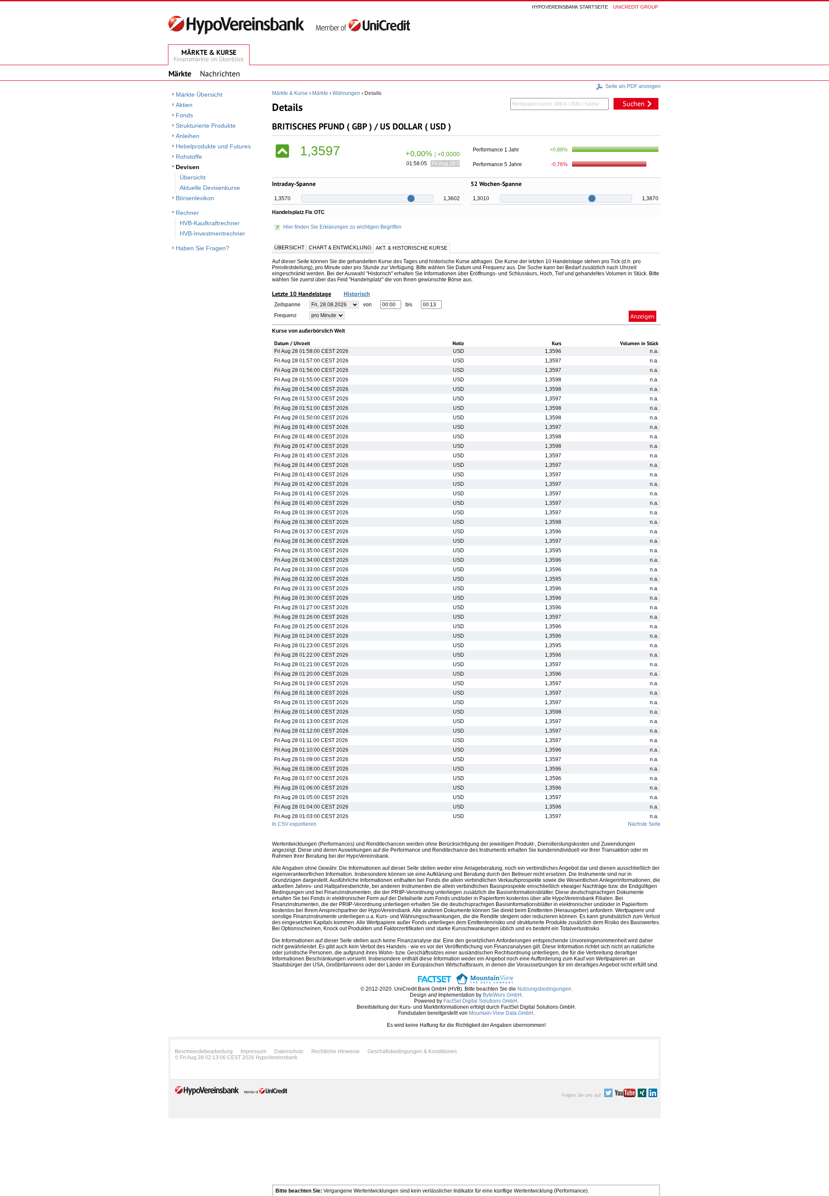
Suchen (634, 103)
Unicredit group (635, 6)
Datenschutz (289, 1051)
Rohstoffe (189, 156)
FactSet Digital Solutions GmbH (480, 1001)
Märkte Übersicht (199, 94)
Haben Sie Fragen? (202, 248)
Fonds (184, 115)
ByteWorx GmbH (502, 995)
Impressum (253, 1051)
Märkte (320, 93)
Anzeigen (642, 316)
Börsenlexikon (195, 198)
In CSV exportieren (294, 824)
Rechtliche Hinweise (335, 1051)
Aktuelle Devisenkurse (210, 187)
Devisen (187, 167)
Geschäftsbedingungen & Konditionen (412, 1051)
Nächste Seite (644, 824)
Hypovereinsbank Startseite (570, 6)
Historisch (357, 294)
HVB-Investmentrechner (212, 233)
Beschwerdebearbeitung (204, 1051)
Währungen (346, 93)
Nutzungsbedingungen (544, 989)
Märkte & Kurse (290, 93)
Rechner (187, 212)
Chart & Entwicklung (340, 248)
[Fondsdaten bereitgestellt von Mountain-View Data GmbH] (485, 983)
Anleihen (187, 135)
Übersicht (193, 177)
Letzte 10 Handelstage (301, 294)
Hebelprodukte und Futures (213, 146)
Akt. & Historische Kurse (411, 248)
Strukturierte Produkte (206, 125)
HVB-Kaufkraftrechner (210, 223)
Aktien (184, 104)
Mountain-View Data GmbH (501, 1013)
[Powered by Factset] (434, 983)
